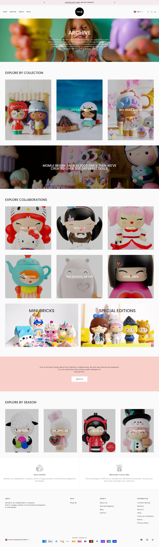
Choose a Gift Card (72, 2)
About (21, 12)
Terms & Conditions (145, 516)
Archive (13, 12)
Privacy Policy (143, 523)
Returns (140, 509)
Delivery (140, 506)
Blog (29, 12)
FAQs (139, 513)
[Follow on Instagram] (147, 540)
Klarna (139, 519)
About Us (103, 503)
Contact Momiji (143, 503)
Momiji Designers (107, 506)
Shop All (73, 503)
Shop (5, 12)
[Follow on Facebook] (141, 540)
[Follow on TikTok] (153, 540)
